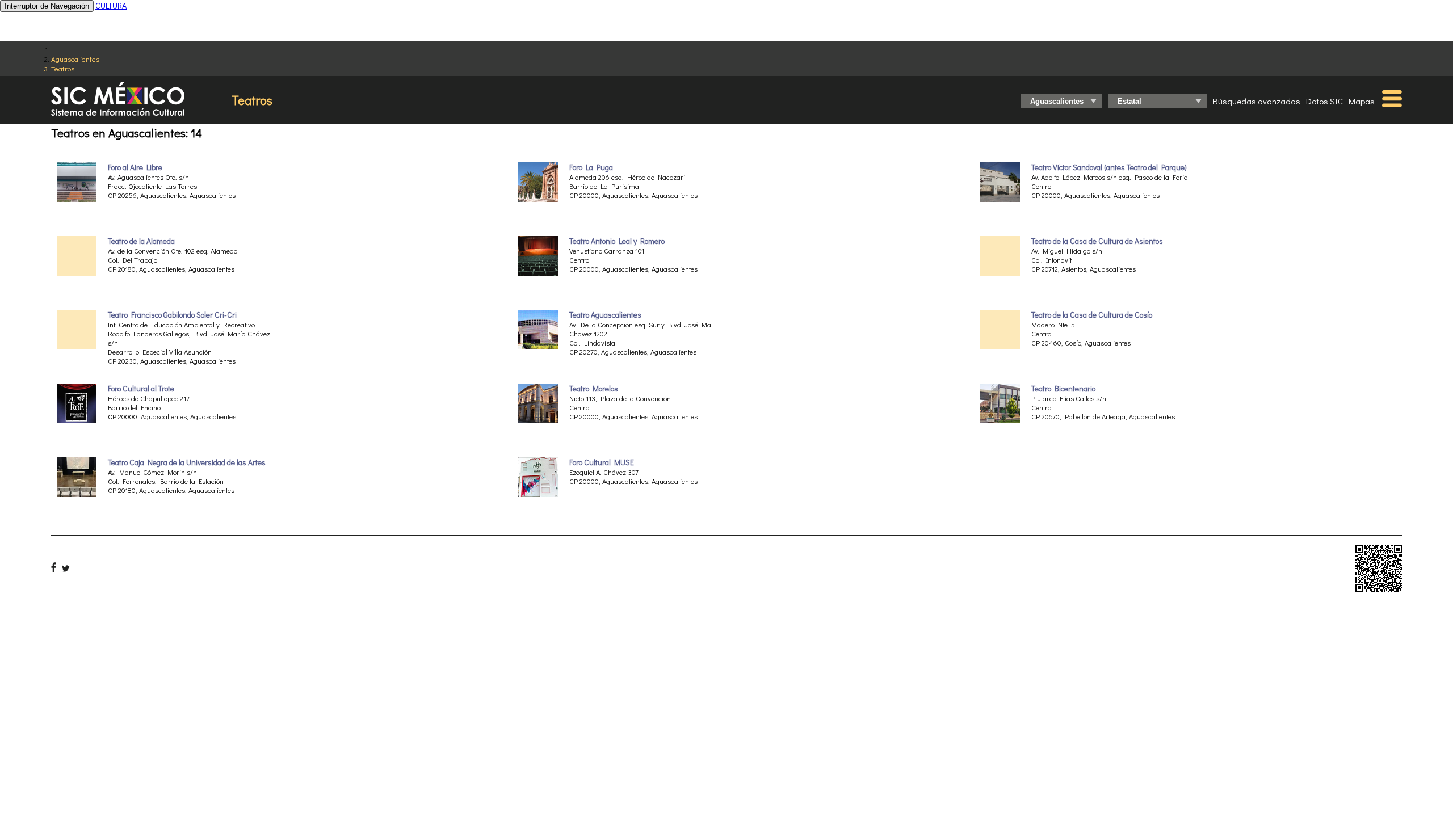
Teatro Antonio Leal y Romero (617, 241)
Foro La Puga (591, 167)
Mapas (1362, 101)
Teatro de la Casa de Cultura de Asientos (1097, 241)
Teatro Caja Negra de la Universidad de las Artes (187, 462)
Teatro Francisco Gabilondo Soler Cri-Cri (172, 315)
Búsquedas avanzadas (1256, 101)
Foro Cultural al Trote (141, 389)
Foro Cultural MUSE (601, 462)
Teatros (62, 68)
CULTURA (111, 5)
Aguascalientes (75, 59)
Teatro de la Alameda (141, 241)
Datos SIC (1324, 101)
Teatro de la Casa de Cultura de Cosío (1091, 315)
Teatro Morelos (593, 389)
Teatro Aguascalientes (605, 315)
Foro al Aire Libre (135, 167)
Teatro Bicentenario (1063, 389)
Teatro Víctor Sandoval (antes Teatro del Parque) (1109, 167)
